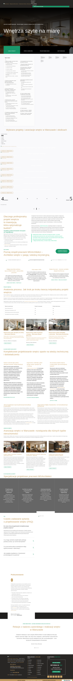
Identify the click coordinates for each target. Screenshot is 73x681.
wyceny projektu (13, 610)
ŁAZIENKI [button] (2, 138)
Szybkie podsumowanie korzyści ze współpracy (11, 84)
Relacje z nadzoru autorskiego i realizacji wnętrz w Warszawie (26, 114)
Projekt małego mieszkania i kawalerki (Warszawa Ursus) (27, 71)
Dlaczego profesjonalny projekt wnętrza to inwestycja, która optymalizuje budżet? (10, 81)
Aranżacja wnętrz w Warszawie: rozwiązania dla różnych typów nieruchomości (26, 68)
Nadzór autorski (7, 245)
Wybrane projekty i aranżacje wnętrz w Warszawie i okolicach (11, 62)
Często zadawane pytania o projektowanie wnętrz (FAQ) (25, 94)
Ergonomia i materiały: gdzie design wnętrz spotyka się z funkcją (11, 118)
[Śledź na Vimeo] (61, 677)
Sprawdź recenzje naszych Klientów (62, 252)
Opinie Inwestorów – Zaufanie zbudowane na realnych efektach (26, 111)
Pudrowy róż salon (9, 67)
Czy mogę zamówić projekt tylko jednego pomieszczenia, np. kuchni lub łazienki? (27, 99)
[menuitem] (50, 1)
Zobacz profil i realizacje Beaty (59, 280)
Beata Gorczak (44, 15)
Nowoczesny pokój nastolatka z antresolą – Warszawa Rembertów (11, 108)
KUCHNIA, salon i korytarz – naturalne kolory (12, 76)
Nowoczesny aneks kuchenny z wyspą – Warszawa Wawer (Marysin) (12, 106)
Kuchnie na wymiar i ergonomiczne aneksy (26, 85)
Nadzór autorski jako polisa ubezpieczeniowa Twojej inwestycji (11, 116)
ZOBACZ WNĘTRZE (7, 156)
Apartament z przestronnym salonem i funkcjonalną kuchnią (11, 64)
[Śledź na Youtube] (59, 677)
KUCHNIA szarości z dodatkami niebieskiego (11, 74)
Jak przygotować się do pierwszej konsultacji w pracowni (26, 62)
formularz (14, 608)
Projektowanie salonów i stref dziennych (26, 83)
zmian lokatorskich (29, 423)
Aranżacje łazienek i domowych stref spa (27, 87)
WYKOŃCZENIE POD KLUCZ (56, 30)
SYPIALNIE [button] (2, 139)
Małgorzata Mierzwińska (34, 15)
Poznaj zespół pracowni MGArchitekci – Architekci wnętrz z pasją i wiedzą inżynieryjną (10, 89)
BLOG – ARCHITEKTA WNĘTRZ (38, 20)
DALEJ (69, 198)
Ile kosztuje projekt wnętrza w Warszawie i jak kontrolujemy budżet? (11, 121)
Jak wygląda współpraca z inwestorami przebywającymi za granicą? (27, 104)
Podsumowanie (24, 108)
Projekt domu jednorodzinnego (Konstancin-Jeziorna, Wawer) (26, 76)
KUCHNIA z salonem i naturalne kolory (12, 72)
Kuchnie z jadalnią (9, 69)
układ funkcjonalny (44, 226)
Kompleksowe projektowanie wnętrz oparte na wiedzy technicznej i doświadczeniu (11, 113)
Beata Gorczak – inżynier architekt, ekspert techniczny (11, 96)
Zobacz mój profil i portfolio (14, 283)
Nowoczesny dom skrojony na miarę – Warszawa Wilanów (12, 104)
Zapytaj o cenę (53, 401)
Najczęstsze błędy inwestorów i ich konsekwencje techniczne (26, 65)
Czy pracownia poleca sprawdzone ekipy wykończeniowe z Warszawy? (27, 102)
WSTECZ (4, 198)
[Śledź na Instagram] (56, 677)
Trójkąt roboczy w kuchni (32, 368)
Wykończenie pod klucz (9, 397)
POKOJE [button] (2, 142)
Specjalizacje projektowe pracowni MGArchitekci (26, 80)
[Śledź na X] (51, 677)
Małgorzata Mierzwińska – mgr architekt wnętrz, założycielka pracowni (10, 93)
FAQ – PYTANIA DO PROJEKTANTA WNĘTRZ (62, 20)
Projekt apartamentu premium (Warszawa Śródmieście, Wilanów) (26, 73)
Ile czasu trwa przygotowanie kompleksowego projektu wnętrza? (26, 96)
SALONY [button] (2, 135)
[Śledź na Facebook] (48, 677)
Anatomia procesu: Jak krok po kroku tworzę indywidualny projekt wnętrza (11, 100)
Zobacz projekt (7, 343)
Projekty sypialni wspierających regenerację (26, 89)
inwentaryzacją (7, 296)
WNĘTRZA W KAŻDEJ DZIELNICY (61, 13)
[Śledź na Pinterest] (53, 677)
